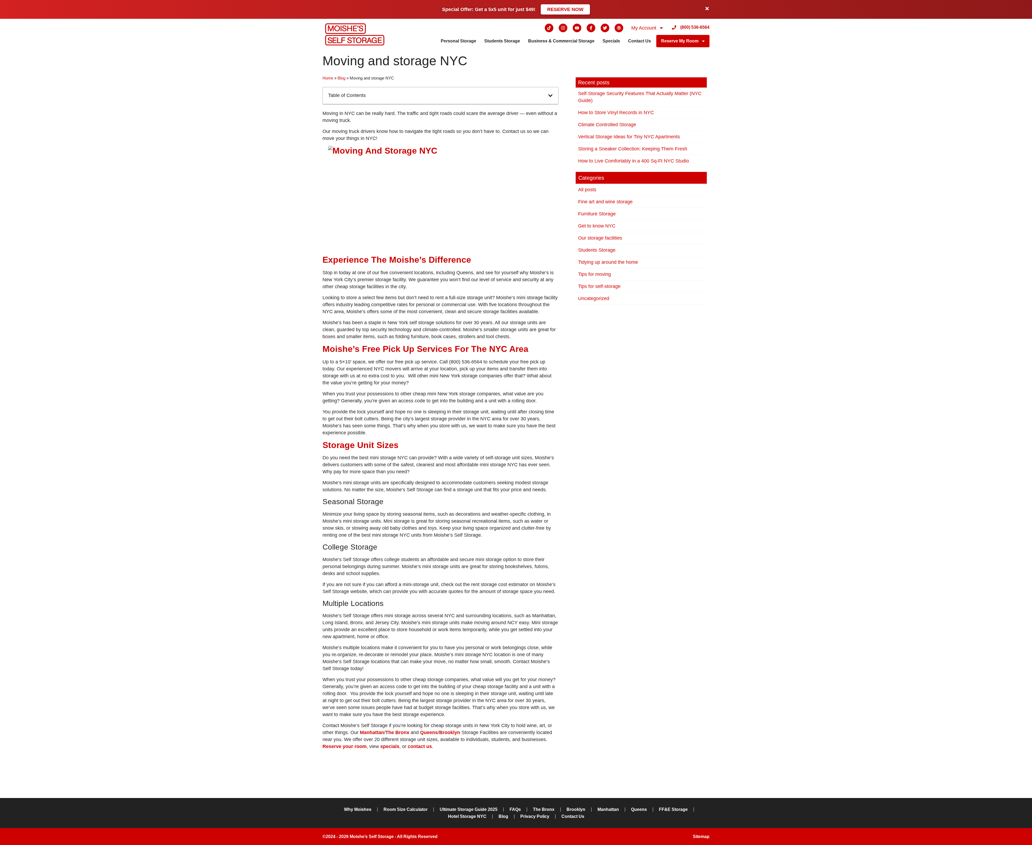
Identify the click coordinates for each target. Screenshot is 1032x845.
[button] (550, 95)
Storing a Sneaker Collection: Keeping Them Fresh (632, 148)
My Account (643, 28)
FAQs (515, 809)
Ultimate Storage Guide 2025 (468, 809)
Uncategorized (593, 298)
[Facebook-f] (591, 28)
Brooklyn (576, 809)
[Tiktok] (549, 28)
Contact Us (639, 41)
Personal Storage (458, 41)
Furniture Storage (597, 213)
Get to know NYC (596, 226)
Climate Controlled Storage (607, 124)
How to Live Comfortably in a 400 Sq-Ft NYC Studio (633, 161)
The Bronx (543, 809)
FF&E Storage (673, 809)
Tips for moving (594, 274)
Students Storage (502, 41)
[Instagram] (563, 28)
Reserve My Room (679, 41)
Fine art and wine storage (605, 201)
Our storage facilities (600, 238)
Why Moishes (357, 809)
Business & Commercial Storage (561, 41)
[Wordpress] (619, 28)
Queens (639, 809)
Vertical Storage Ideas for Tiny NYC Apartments (629, 136)
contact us (420, 746)
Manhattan (608, 809)
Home (327, 78)
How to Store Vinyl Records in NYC (616, 112)
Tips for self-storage (599, 286)
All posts (587, 189)
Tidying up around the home (608, 262)
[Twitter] (605, 28)
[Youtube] (577, 28)
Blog (341, 78)
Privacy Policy (534, 816)
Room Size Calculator (406, 809)
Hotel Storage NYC (467, 816)
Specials (611, 41)
